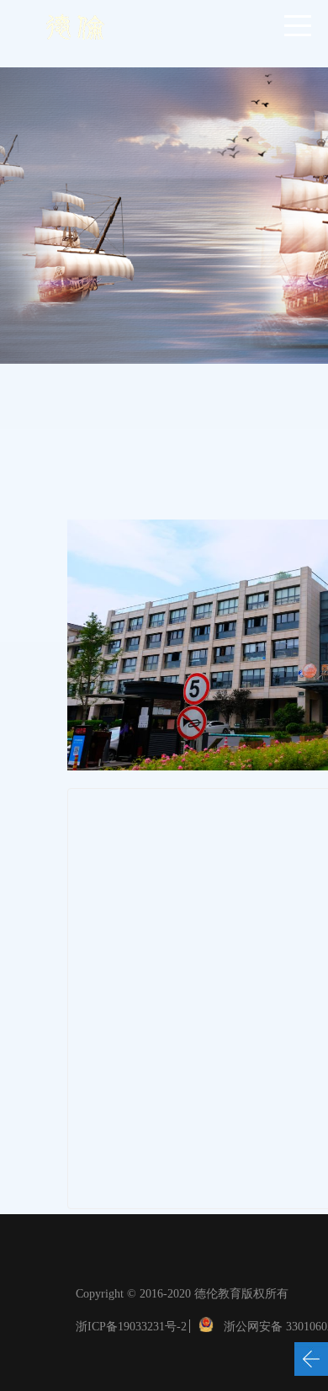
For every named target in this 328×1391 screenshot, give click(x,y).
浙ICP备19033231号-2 (131, 1326)
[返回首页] (75, 25)
